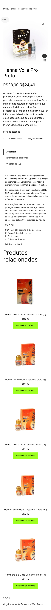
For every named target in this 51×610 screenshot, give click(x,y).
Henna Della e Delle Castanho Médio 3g (25, 574)
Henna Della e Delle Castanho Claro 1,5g (26, 314)
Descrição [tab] (11, 151)
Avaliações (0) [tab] (13, 163)
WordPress (37, 604)
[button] (43, 23)
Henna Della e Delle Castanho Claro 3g (25, 379)
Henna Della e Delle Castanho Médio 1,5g (25, 509)
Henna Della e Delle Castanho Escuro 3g (26, 444)
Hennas (13, 9)
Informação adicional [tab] (17, 157)
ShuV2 (6, 597)
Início (5, 9)
